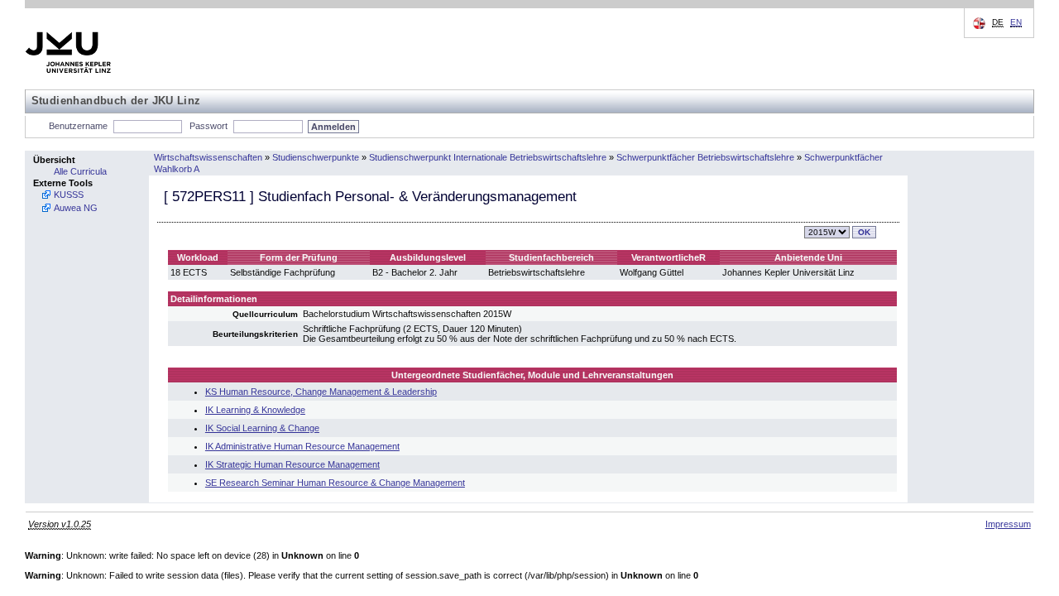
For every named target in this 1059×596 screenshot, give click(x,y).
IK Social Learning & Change (262, 428)
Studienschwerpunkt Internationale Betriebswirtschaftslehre (487, 157)
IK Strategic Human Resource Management (292, 464)
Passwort (208, 126)
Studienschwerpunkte (315, 157)
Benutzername (78, 126)
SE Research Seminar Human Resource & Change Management (335, 483)
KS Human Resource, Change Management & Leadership (321, 392)
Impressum (1008, 524)
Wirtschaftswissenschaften (208, 157)
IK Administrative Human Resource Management (302, 446)
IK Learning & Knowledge (255, 410)
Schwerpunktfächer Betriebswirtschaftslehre (705, 157)
